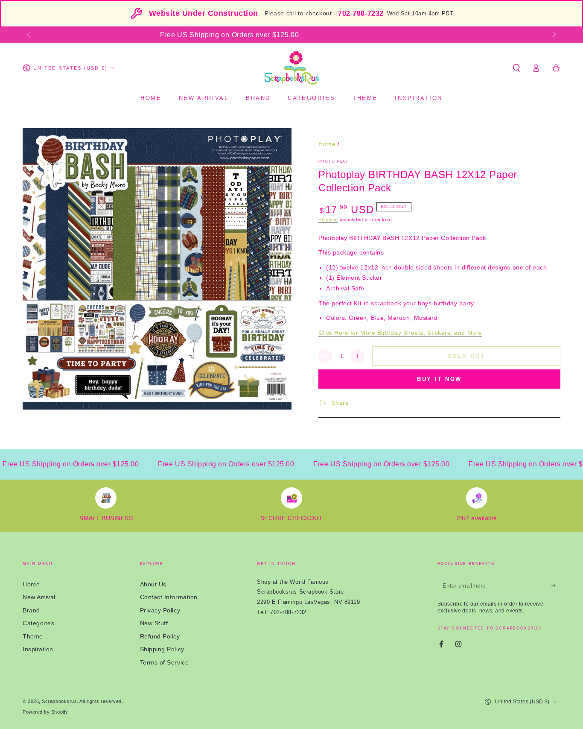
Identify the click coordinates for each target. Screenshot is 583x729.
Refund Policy (160, 636)
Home (326, 144)
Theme (33, 636)
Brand (31, 610)
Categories (38, 623)
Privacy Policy (160, 610)
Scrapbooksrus (59, 701)
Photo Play (333, 161)
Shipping (328, 219)
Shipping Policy (162, 649)
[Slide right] (553, 35)
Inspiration (38, 649)
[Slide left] (29, 35)
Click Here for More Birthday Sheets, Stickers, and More (400, 332)
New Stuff (154, 623)
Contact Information (169, 597)
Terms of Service (164, 662)
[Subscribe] (555, 585)
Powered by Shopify (45, 711)
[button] (516, 67)
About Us (153, 584)
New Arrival (39, 597)
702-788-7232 (360, 13)
